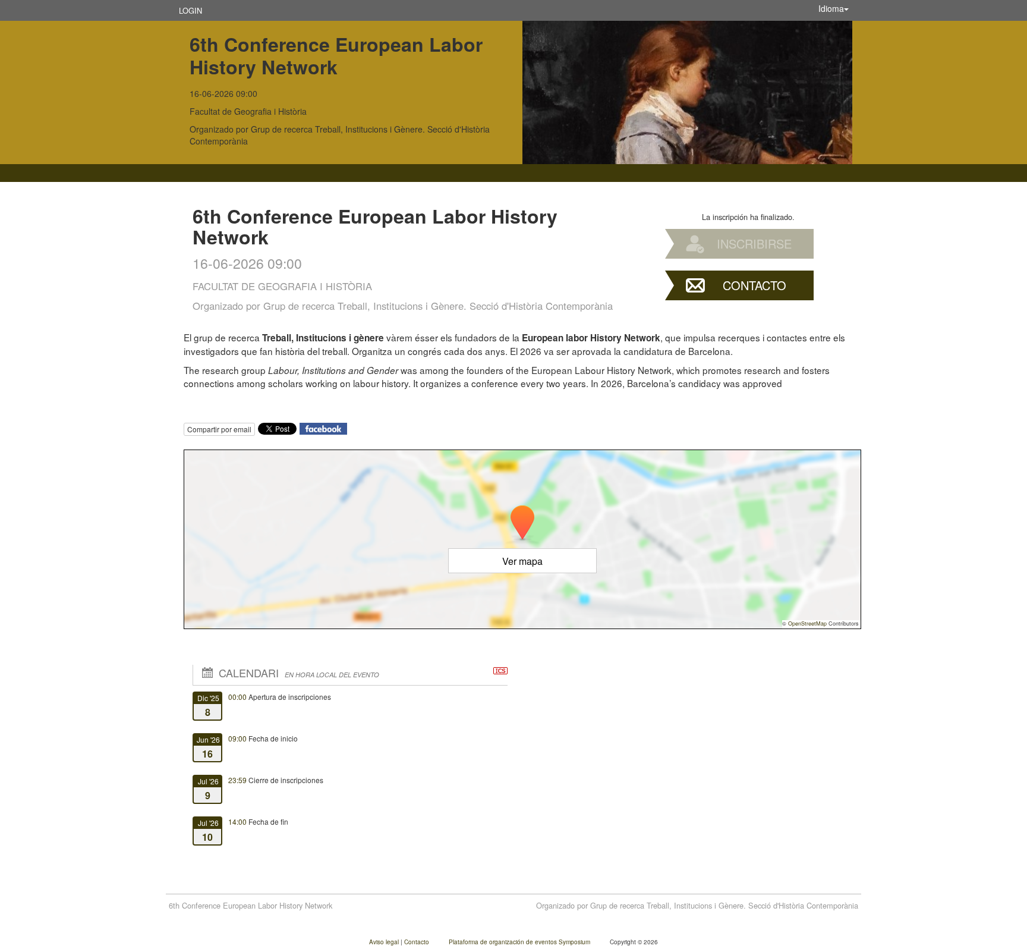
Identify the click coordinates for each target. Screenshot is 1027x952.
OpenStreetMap (807, 623)
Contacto (754, 285)
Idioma (831, 8)
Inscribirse (754, 243)
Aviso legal (385, 942)
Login (190, 10)
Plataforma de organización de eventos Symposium (520, 942)
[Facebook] (323, 427)
